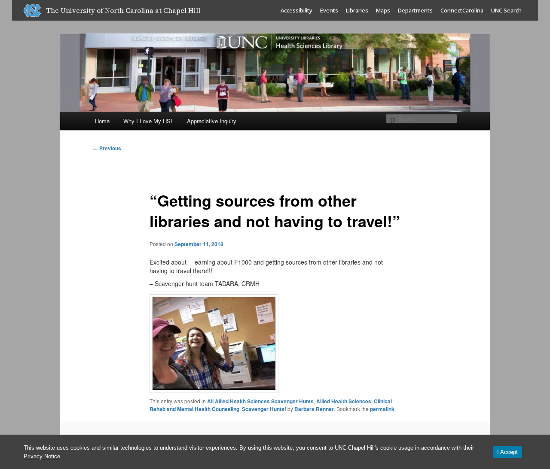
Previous (107, 148)
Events (329, 10)
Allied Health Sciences (343, 401)
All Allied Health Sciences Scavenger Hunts (260, 401)
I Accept (507, 452)
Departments (415, 10)
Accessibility (296, 10)
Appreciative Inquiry (211, 121)
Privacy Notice (42, 456)
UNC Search (506, 10)
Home (102, 121)
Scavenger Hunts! (264, 409)
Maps (383, 10)
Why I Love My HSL (148, 121)
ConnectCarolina (461, 10)
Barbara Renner (314, 409)
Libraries (357, 10)
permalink (382, 409)
